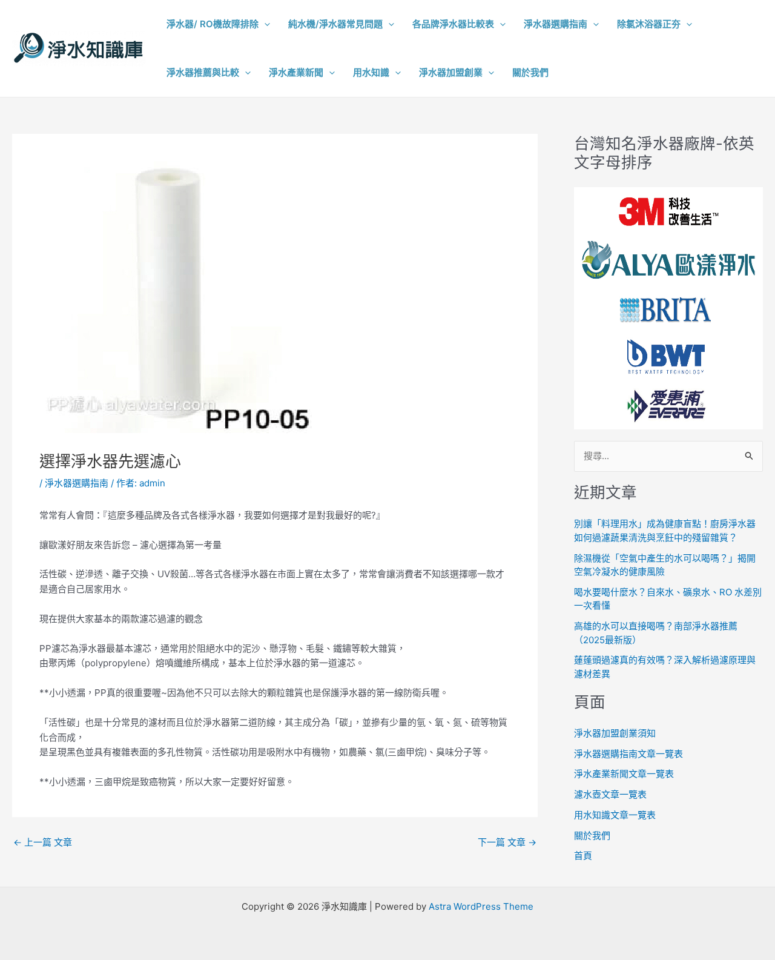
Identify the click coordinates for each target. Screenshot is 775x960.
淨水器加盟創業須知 (615, 733)
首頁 (583, 855)
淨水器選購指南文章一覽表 (628, 754)
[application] (264, 24)
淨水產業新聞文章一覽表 (624, 774)
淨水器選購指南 (76, 483)
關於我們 (592, 835)
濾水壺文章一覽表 (610, 794)
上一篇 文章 (42, 842)
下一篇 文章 (507, 842)
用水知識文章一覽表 (615, 815)
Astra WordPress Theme (481, 906)
